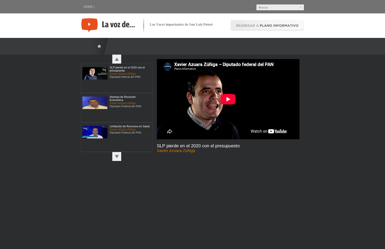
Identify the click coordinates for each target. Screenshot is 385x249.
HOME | (88, 6)
